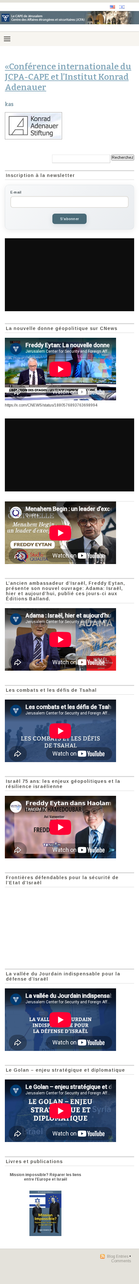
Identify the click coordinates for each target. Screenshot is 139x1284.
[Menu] (7, 39)
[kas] (69, 125)
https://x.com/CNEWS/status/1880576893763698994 (51, 405)
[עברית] (121, 7)
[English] (112, 7)
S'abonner (69, 219)
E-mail (15, 192)
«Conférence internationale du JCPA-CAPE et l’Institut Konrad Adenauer (68, 76)
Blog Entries (117, 1256)
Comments (121, 1261)
